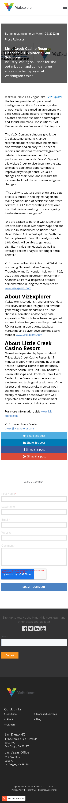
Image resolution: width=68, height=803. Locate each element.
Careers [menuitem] (10, 724)
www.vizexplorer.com (18, 288)
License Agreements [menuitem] (48, 790)
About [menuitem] (9, 719)
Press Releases (15, 39)
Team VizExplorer (20, 33)
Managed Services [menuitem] (46, 714)
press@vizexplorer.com (19, 428)
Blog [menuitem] (38, 719)
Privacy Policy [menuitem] (18, 790)
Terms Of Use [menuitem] (31, 790)
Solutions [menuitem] (11, 714)
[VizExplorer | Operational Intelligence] (19, 7)
